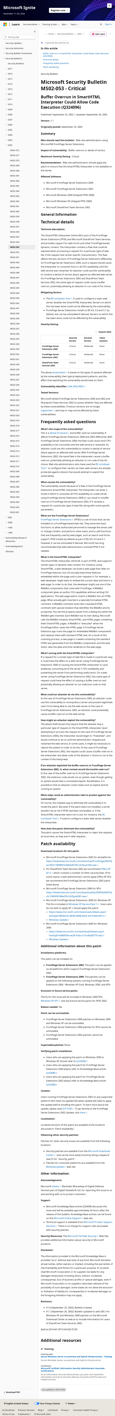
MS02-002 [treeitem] (14, 507)
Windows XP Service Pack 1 (83, 904)
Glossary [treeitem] (10, 551)
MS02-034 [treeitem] (14, 344)
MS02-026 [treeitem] (14, 384)
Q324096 (81, 1061)
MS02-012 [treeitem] (14, 456)
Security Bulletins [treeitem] (16, 63)
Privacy (64, 1410)
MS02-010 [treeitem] (14, 466)
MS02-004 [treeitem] (14, 497)
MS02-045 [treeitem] (14, 288)
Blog (40, 1410)
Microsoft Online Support (67, 1218)
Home (51, 34)
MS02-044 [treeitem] (14, 293)
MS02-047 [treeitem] (14, 277)
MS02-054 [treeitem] (14, 242)
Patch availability (51, 67)
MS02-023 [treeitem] (14, 400)
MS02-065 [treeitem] (14, 186)
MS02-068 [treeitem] (14, 170)
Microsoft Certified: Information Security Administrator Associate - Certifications (73, 1369)
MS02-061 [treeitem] (14, 206)
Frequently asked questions (56, 63)
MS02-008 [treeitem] (14, 476)
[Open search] (101, 24)
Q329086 (51, 1084)
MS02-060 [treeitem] (14, 211)
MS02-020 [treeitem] (14, 415)
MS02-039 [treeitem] (14, 318)
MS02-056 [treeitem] (14, 232)
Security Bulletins (65, 34)
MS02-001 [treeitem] (14, 512)
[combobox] (19, 37)
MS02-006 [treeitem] (14, 486)
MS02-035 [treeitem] (14, 339)
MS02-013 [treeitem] (14, 451)
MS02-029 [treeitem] (14, 369)
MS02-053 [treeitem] (14, 247)
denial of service (58, 432)
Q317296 (67, 1108)
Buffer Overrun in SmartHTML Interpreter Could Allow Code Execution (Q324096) (76, 54)
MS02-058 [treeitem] (14, 221)
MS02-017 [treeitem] (14, 430)
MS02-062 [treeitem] (14, 201)
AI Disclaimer (8, 1410)
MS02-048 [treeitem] (14, 272)
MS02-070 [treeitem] (14, 160)
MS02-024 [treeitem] (14, 395)
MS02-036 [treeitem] (14, 333)
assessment (58, 372)
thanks (55, 1186)
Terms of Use (8, 1414)
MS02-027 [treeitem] (14, 379)
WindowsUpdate (55, 1166)
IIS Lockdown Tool (60, 298)
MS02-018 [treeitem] (14, 425)
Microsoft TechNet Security (82, 1236)
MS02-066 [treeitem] (14, 181)
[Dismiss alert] (109, 5)
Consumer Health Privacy (85, 1410)
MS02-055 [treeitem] (14, 237)
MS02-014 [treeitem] (14, 446)
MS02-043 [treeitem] (14, 298)
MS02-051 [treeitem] (14, 257)
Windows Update (58, 919)
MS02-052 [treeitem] (14, 252)
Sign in (108, 24)
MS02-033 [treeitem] (14, 349)
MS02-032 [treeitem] (14, 354)
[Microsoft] (5, 24)
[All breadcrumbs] (43, 34)
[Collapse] (34, 31)
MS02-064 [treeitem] (14, 191)
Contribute (53, 1410)
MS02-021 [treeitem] (14, 410)
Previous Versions (26, 1410)
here (82, 1112)
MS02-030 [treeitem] (14, 364)
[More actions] (110, 34)
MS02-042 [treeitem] (14, 303)
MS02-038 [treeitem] (14, 323)
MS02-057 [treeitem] (14, 226)
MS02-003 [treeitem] (14, 502)
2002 (79, 34)
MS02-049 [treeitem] (14, 267)
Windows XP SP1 (49, 1000)
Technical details (51, 59)
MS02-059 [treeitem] (14, 216)
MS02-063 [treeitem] (14, 196)
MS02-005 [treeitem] (14, 491)
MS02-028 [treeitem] (14, 374)
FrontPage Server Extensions (56, 519)
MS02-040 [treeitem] (14, 313)
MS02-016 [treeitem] (14, 435)
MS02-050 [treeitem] (14, 262)
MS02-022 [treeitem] (14, 405)
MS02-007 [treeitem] (14, 481)
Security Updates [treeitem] (14, 43)
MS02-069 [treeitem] (14, 165)
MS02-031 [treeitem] (14, 359)
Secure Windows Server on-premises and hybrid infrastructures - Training (76, 1356)
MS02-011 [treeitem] (14, 461)
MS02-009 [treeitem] (14, 471)
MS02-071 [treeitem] (14, 155)
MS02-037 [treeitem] (14, 328)
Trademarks (23, 1414)
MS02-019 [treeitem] (14, 420)
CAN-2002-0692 (76, 386)
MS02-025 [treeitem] (14, 390)
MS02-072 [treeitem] (14, 150)
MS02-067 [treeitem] (14, 175)
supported (46, 410)
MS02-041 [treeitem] (14, 308)
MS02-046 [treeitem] (14, 282)
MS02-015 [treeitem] (14, 440)
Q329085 (51, 1072)
